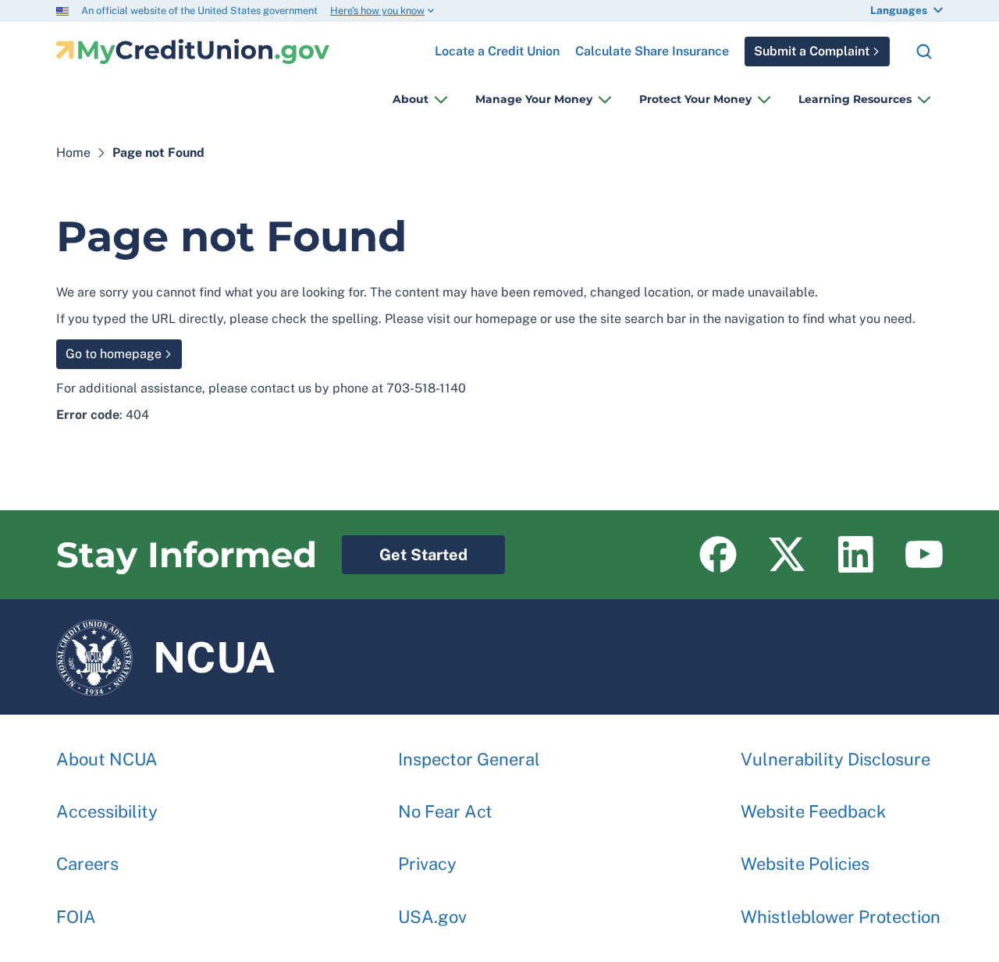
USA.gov (432, 917)
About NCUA (107, 759)
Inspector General (469, 759)
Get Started (405, 549)
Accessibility (107, 811)
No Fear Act (445, 811)
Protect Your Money (695, 99)
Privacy (427, 864)
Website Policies (805, 864)
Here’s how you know (377, 10)
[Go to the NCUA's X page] (786, 554)
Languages (898, 10)
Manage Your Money (533, 99)
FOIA (76, 917)
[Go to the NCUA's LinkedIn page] (855, 554)
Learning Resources (855, 99)
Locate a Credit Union (497, 45)
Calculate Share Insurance (652, 51)
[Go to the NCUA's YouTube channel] (924, 554)
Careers (87, 864)
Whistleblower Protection (840, 917)
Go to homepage (114, 353)
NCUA (166, 650)
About (410, 99)
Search (924, 51)
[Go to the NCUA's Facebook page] (718, 554)
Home (73, 152)
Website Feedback (813, 811)
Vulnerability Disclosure (835, 759)
